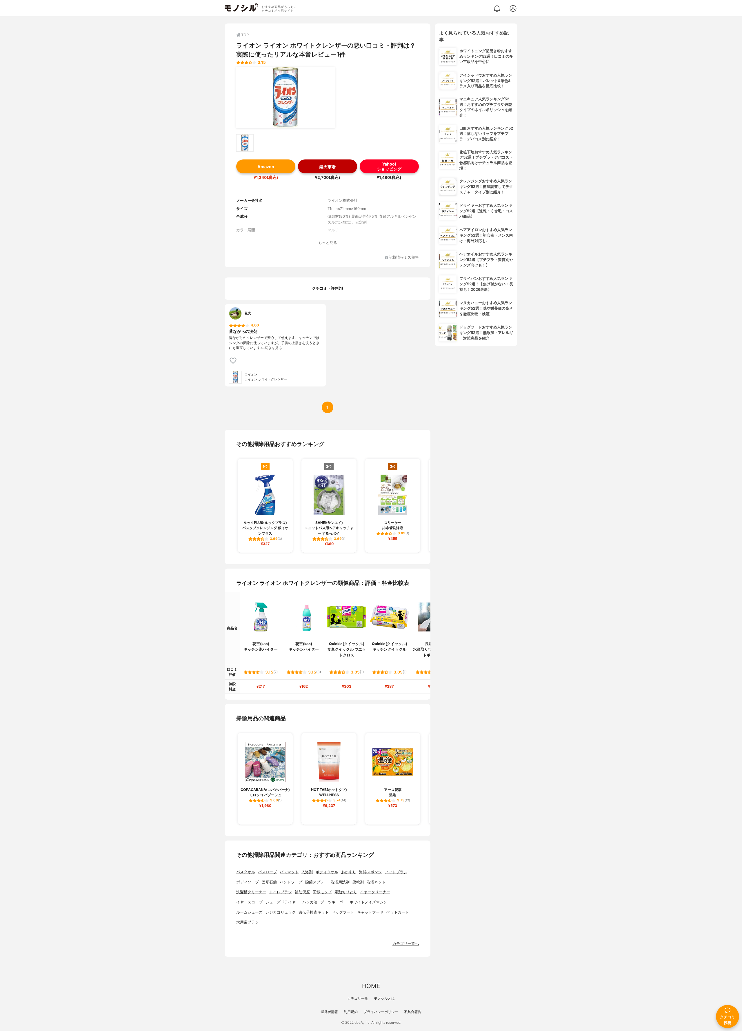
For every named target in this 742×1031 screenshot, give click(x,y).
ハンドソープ (291, 882)
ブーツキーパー (333, 902)
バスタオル (245, 872)
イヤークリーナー (375, 892)
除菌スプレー (316, 882)
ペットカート (397, 912)
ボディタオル (327, 872)
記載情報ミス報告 (404, 257)
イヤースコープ (249, 902)
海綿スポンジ (370, 872)
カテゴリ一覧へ (405, 943)
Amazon (265, 166)
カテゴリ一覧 (357, 998)
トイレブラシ (280, 892)
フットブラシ (396, 872)
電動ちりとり (345, 892)
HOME (371, 986)
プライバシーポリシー (380, 1012)
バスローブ (267, 872)
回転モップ (322, 892)
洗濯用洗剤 (340, 882)
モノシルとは (384, 998)
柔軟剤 (358, 882)
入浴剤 (307, 872)
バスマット (289, 872)
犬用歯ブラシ (247, 922)
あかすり (348, 872)
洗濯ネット (376, 882)
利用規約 (351, 1012)
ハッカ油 (309, 902)
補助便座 (302, 892)
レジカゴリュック (280, 912)
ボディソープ (247, 882)
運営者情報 (329, 1012)
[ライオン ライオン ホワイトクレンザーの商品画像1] (285, 97)
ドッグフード (343, 912)
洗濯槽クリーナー (251, 892)
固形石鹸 (269, 882)
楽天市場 (327, 166)
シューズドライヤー (282, 902)
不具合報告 (412, 1012)
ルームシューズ (249, 912)
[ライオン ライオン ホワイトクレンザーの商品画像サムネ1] (245, 143)
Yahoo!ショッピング (389, 166)
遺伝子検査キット (314, 912)
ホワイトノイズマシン (368, 902)
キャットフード (370, 912)
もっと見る (327, 242)
